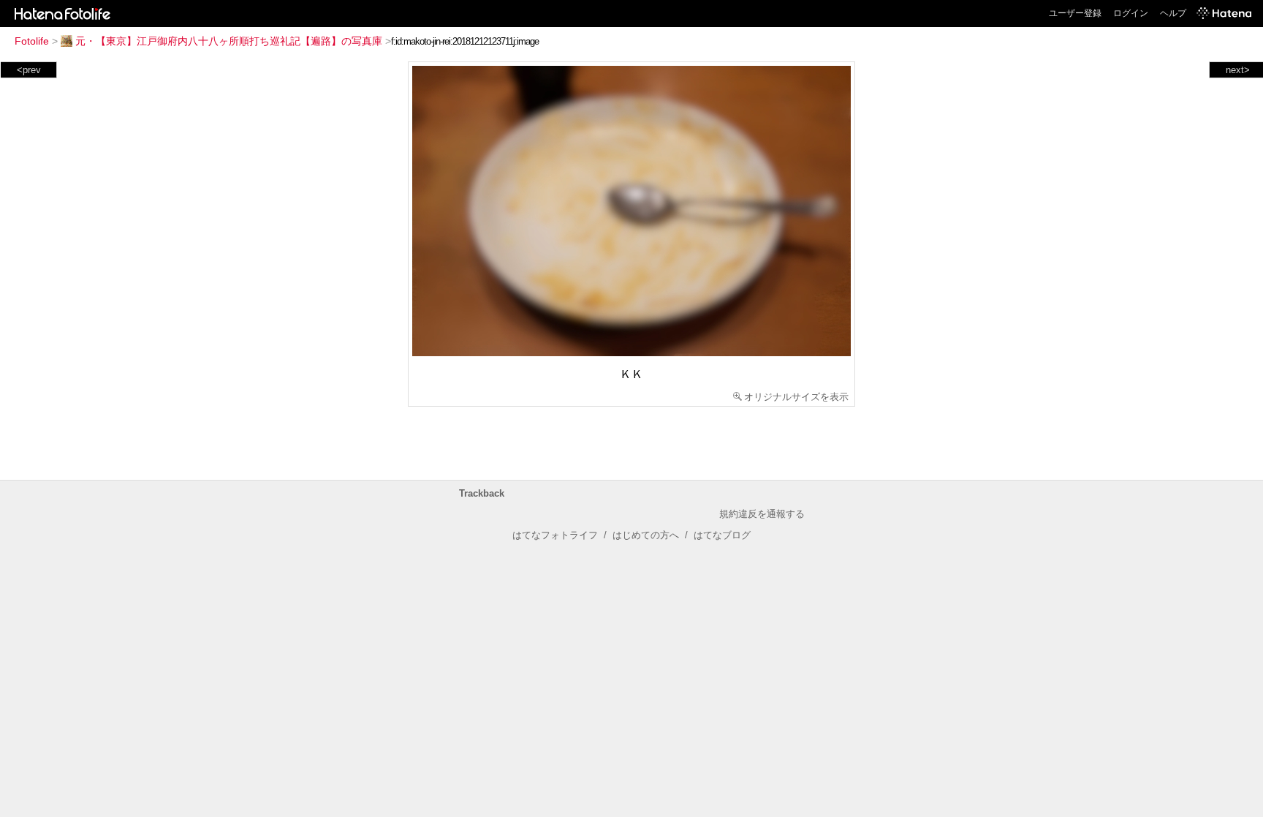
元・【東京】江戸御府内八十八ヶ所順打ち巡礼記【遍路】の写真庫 (228, 41)
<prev (29, 69)
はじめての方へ (645, 535)
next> (1238, 69)
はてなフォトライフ (555, 535)
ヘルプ (1173, 13)
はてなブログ (722, 535)
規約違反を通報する (762, 513)
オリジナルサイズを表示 (796, 396)
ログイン (1130, 13)
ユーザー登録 (1075, 13)
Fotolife (32, 41)
